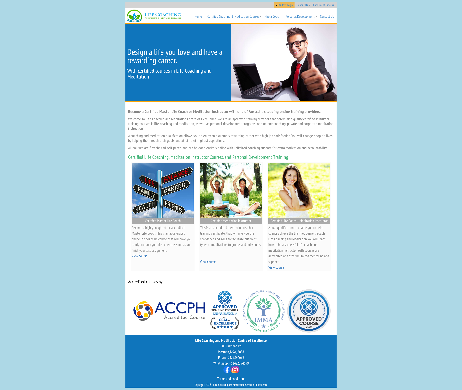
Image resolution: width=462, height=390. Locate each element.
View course (139, 256)
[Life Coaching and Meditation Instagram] (235, 369)
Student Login (285, 5)
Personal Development (300, 16)
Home (198, 16)
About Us (303, 5)
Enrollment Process (323, 5)
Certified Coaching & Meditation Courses (233, 16)
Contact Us (327, 16)
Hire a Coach (272, 16)
